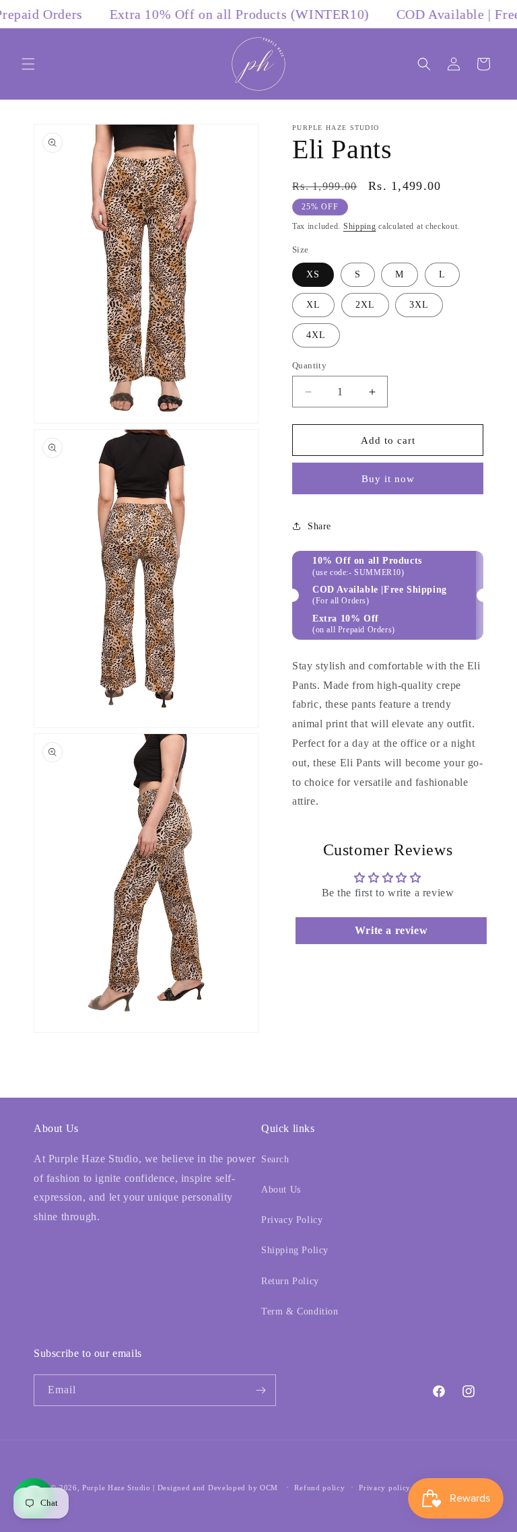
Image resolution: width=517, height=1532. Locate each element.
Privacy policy (385, 1488)
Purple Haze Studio (116, 1488)
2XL (365, 305)
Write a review (391, 930)
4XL (316, 335)
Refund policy (319, 1488)
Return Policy (290, 1281)
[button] (28, 64)
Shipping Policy (295, 1250)
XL (313, 305)
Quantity (309, 365)
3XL (419, 305)
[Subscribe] (260, 1390)
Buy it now (388, 478)
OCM (269, 1488)
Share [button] (319, 526)
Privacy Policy (291, 1220)
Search (275, 1159)
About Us (281, 1190)
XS (313, 274)
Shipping (359, 226)
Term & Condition (300, 1311)
